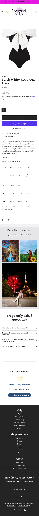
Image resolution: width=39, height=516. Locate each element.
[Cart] (36, 11)
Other (4, 87)
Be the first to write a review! (19, 395)
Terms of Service (23, 505)
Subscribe (19, 497)
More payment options (19, 128)
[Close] (35, 473)
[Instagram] (19, 510)
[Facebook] (14, 510)
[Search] (31, 11)
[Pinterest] (24, 510)
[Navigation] (2, 11)
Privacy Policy (11, 505)
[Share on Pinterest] (7, 220)
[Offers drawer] (7, 11)
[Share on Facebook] (2, 220)
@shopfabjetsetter (26, 235)
